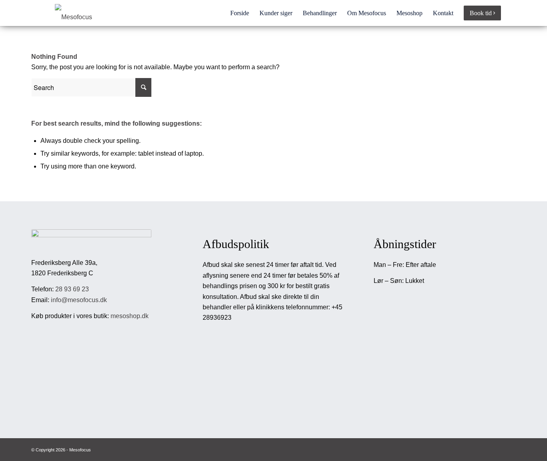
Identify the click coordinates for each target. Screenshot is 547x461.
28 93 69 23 (72, 289)
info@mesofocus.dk (79, 300)
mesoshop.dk (130, 316)
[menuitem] (239, 13)
